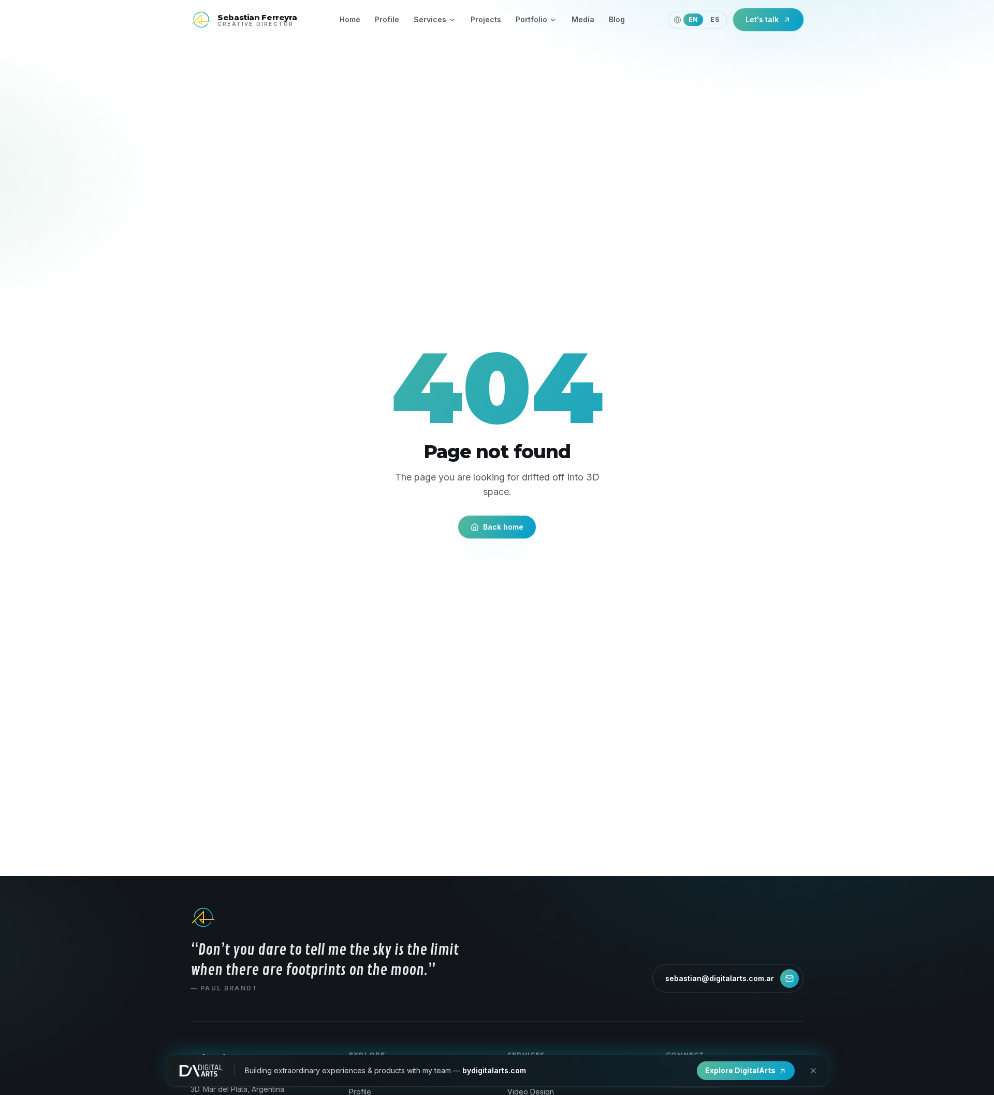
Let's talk (762, 19)
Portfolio (531, 19)
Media (583, 19)
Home (350, 19)
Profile (387, 19)
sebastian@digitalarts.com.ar (719, 978)
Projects (486, 19)
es (714, 19)
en (693, 19)
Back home (503, 526)
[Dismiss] (813, 1070)
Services (430, 19)
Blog (617, 19)
